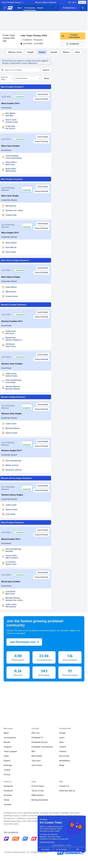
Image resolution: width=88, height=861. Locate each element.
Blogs (61, 765)
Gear (61, 742)
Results (40, 8)
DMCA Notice (38, 795)
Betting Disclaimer (40, 800)
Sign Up (82, 2)
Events (42, 52)
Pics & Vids (64, 756)
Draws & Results (41, 99)
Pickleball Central (39, 742)
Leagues (49, 8)
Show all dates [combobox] (4, 78)
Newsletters (64, 760)
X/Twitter (8, 795)
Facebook (8, 790)
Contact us (64, 786)
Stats (77, 52)
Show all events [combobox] (21, 78)
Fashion (62, 751)
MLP (33, 751)
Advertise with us (67, 790)
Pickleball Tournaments (42, 747)
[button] (8, 7)
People (62, 733)
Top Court (36, 760)
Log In (73, 2)
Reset (46, 78)
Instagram (8, 786)
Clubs (6, 756)
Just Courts (37, 765)
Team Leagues (10, 751)
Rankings (8, 765)
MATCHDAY (37, 756)
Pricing (7, 774)
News (19, 8)
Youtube (7, 804)
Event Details (43, 94)
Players (66, 52)
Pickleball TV (37, 737)
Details (30, 52)
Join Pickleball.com (23, 642)
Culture (62, 747)
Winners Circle (15, 52)
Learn (62, 737)
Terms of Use (38, 790)
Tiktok (6, 800)
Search (46, 70)
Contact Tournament (74, 36)
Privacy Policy (38, 786)
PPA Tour (36, 733)
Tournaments (29, 8)
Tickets (7, 770)
